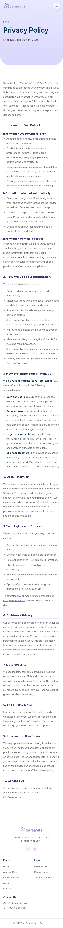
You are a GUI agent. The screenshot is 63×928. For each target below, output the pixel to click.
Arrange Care (10, 872)
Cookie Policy (14, 231)
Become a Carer (11, 877)
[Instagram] (28, 849)
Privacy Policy (41, 866)
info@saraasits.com (14, 600)
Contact (7, 888)
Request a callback (16, 907)
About (6, 883)
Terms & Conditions (44, 877)
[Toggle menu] (56, 6)
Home (6, 866)
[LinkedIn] (35, 849)
